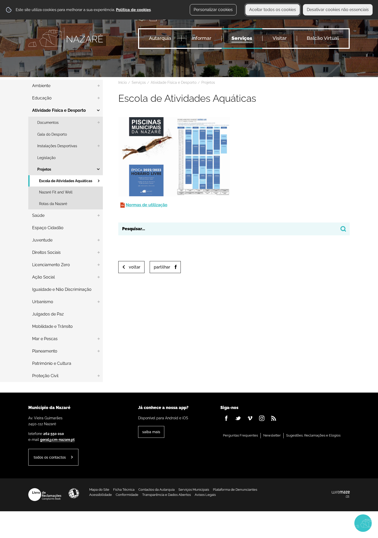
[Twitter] (238, 418)
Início (122, 82)
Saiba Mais (151, 432)
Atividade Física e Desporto (173, 82)
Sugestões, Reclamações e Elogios (313, 435)
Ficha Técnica (123, 489)
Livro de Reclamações (44, 494)
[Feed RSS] (274, 418)
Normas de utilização (146, 204)
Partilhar (162, 267)
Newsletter (272, 435)
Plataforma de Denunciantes (235, 489)
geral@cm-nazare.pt (57, 439)
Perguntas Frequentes (240, 435)
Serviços (139, 82)
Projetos (208, 82)
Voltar (134, 267)
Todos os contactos (50, 457)
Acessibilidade (74, 493)
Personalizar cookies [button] (213, 9)
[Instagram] (262, 418)
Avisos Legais (205, 495)
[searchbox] (234, 228)
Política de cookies (133, 9)
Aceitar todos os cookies (272, 9)
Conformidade (127, 495)
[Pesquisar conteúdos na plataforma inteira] (343, 228)
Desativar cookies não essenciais (338, 9)
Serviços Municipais (193, 489)
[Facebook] (226, 418)
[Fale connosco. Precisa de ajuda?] (318, 523)
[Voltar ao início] (65, 38)
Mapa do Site (99, 489)
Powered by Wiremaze (341, 494)
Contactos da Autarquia (156, 489)
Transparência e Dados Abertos (166, 495)
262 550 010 (53, 433)
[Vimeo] (250, 418)
